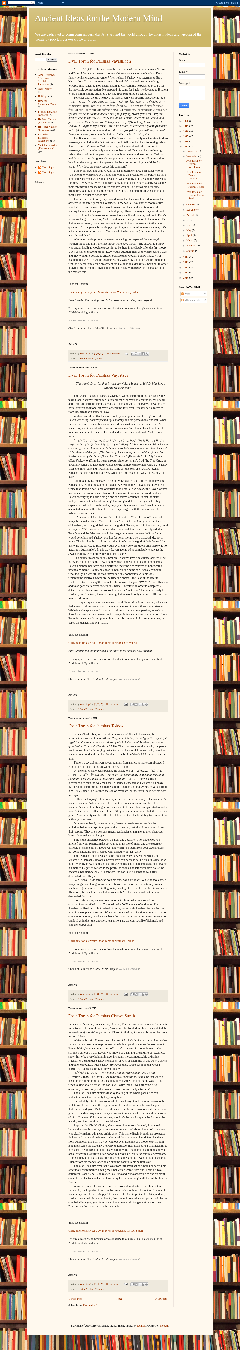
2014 (186, 257)
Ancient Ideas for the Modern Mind (98, 18)
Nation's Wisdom (129, 328)
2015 (186, 146)
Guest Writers (45, 88)
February (191, 245)
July (188, 220)
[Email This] (132, 354)
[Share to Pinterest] (147, 354)
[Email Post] (125, 353)
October (191, 204)
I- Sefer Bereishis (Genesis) (91, 358)
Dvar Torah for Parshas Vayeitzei (98, 375)
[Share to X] (140, 354)
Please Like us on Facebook (84, 320)
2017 (186, 136)
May (189, 230)
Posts (187, 293)
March (190, 240)
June (189, 225)
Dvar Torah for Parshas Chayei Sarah (101, 1016)
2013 (186, 262)
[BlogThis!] (136, 354)
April (189, 235)
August (190, 215)
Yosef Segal (48, 167)
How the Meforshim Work (47, 102)
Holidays (42, 96)
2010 (186, 277)
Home (119, 1298)
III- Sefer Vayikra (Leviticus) (47, 128)
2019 (186, 126)
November (192, 156)
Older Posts (161, 1298)
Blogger (164, 1325)
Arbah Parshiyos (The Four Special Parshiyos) (46, 79)
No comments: (113, 353)
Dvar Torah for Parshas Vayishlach (99, 61)
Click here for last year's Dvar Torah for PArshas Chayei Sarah (105, 1230)
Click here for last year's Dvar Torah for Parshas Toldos (101, 940)
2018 (186, 131)
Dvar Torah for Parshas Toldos (95, 726)
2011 (186, 272)
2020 (186, 121)
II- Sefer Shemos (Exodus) (47, 120)
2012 (186, 267)
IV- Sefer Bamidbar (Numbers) (44, 138)
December (192, 151)
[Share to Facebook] (143, 354)
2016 (186, 141)
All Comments (192, 300)
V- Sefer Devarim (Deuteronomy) (47, 146)
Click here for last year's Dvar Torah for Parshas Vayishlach (104, 292)
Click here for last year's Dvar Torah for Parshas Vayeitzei (102, 642)
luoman (141, 1325)
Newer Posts (75, 1298)
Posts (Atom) (90, 1305)
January (190, 250)
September (192, 209)
